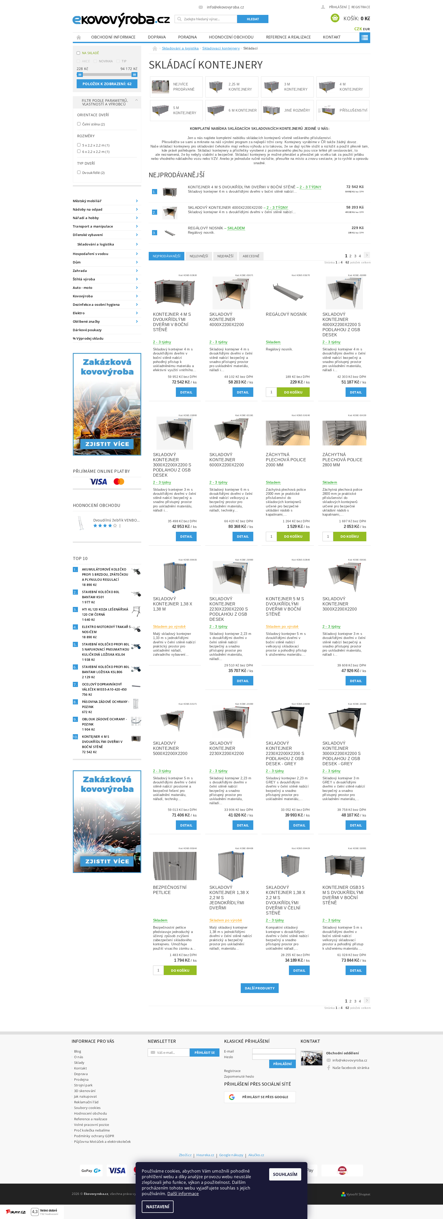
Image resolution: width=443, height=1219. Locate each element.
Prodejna (81, 1079)
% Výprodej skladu (88, 338)
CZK (358, 28)
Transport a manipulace (93, 226)
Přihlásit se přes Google (265, 1097)
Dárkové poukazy (87, 330)
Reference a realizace (288, 37)
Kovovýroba (83, 296)
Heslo (228, 1057)
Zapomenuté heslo (239, 1076)
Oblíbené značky (86, 321)
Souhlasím (285, 1174)
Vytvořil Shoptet (358, 1194)
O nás (78, 1057)
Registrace (360, 7)
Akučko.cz (256, 1155)
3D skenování (85, 1090)
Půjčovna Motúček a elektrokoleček (102, 1141)
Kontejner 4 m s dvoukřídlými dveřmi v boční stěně (254, 187)
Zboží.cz (185, 1155)
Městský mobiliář (87, 201)
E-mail (229, 1051)
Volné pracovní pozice (91, 1124)
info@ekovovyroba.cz (350, 1060)
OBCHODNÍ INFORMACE (113, 37)
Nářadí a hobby (86, 217)
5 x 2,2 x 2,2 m (95, 145)
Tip (124, 61)
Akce (86, 61)
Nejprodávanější (166, 256)
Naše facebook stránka (351, 1067)
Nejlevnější (199, 256)
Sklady (79, 1062)
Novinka (106, 61)
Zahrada (80, 270)
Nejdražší (225, 256)
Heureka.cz (205, 1155)
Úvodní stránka (79, 37)
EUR (366, 29)
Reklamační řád (86, 1102)
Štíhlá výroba (84, 279)
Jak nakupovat (85, 1096)
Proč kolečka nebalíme (92, 1130)
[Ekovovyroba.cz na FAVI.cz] (342, 1170)
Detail (186, 392)
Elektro (79, 313)
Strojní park (83, 1085)
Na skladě (90, 53)
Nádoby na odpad (88, 209)
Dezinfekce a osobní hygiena (96, 304)
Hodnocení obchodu (231, 37)
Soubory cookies (87, 1107)
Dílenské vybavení (88, 234)
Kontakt (331, 37)
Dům (77, 262)
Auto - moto (83, 287)
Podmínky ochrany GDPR (94, 1136)
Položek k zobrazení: (107, 83)
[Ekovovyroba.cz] (122, 19)
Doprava (157, 37)
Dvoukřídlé (93, 172)
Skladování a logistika (95, 244)
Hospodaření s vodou (90, 253)
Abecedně (251, 256)
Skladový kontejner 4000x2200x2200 (238, 207)
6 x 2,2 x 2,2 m (95, 151)
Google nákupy (231, 1155)
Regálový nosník (216, 228)
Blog (77, 1051)
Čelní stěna (93, 124)
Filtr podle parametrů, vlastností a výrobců (105, 102)
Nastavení (157, 1207)
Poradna (187, 37)
